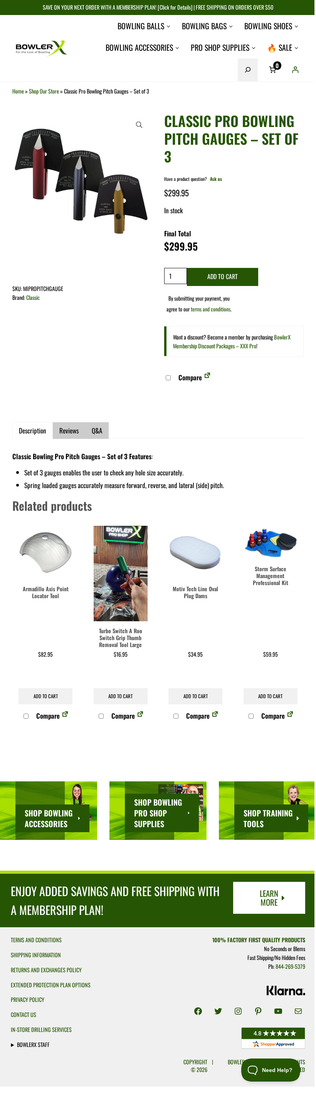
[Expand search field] (248, 70)
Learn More (269, 897)
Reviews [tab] (69, 430)
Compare (189, 377)
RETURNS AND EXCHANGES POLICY (46, 970)
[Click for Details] (174, 7)
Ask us (216, 179)
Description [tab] (32, 430)
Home (18, 91)
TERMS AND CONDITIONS (36, 940)
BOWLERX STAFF (33, 1044)
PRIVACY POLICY (27, 999)
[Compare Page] (207, 377)
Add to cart (222, 276)
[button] (139, 125)
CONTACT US (23, 1014)
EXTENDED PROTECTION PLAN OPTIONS (51, 985)
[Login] (295, 70)
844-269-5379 (286, 966)
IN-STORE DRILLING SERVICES (41, 1029)
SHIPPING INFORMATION (36, 955)
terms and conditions (210, 309)
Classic (33, 297)
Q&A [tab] (97, 430)
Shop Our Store (44, 91)
